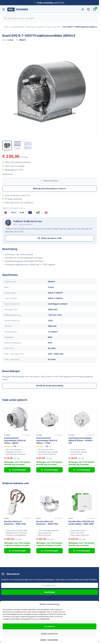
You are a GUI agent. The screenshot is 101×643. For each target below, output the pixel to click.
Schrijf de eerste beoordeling (49, 385)
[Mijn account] (82, 9)
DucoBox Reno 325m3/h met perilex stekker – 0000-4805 (81, 522)
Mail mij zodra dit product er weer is (49, 188)
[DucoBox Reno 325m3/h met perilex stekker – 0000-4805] (82, 502)
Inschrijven (49, 592)
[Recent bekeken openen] (88, 9)
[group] (49, 92)
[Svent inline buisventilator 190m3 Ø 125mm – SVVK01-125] (82, 419)
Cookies (43, 640)
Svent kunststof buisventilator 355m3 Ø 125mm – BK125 (15, 440)
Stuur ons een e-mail (51, 238)
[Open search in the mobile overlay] (49, 18)
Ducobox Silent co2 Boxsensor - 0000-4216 (15, 522)
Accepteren (49, 626)
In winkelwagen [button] (19, 470)
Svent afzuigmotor (53, 27)
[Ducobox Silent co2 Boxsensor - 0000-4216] (17, 502)
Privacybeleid (52, 640)
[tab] (7, 145)
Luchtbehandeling (17, 27)
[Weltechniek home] (17, 9)
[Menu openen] (3, 9)
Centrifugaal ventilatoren (35, 27)
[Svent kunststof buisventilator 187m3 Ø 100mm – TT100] (49, 419)
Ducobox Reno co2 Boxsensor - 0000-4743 (47, 522)
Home (6, 27)
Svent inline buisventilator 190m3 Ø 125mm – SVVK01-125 (81, 440)
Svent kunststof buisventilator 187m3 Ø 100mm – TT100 (46, 440)
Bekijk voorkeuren (49, 633)
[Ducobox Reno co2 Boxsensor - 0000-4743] (49, 502)
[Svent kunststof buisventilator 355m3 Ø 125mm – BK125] (17, 419)
